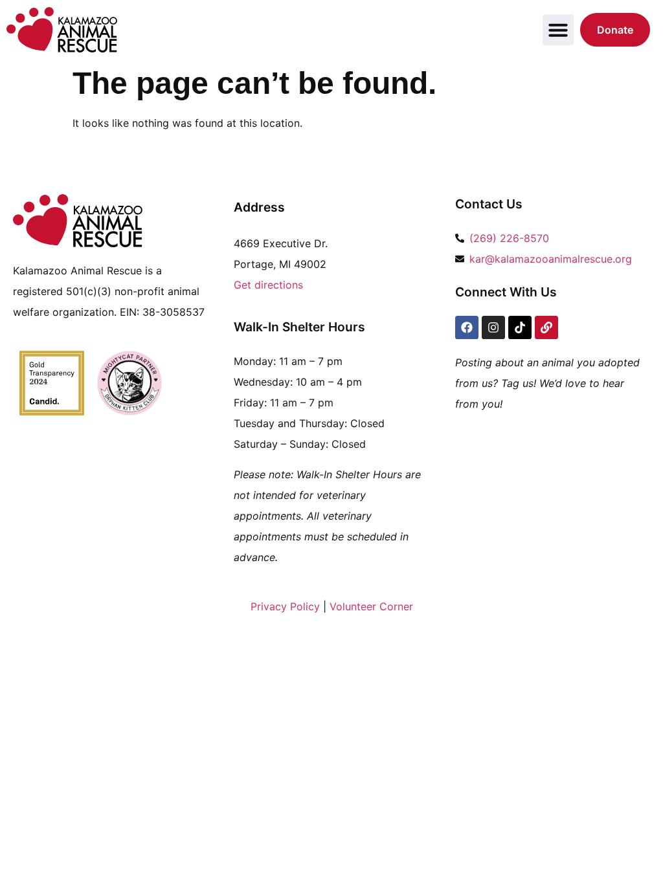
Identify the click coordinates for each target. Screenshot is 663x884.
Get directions (268, 284)
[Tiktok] (520, 327)
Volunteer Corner (371, 606)
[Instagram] (493, 327)
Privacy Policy (285, 606)
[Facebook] (466, 327)
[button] (558, 29)
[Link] (546, 327)
